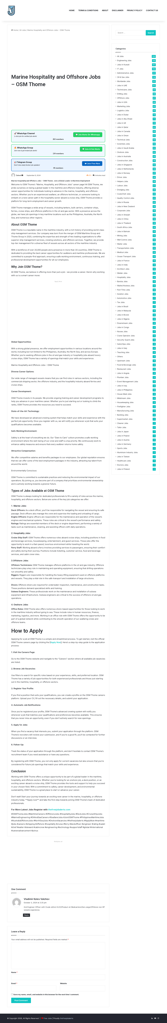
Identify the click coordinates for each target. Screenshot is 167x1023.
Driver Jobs (122, 177)
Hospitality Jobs (123, 277)
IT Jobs (120, 69)
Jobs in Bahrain (123, 231)
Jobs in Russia (123, 202)
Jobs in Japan (123, 432)
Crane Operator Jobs (126, 336)
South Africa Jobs (124, 227)
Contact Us (152, 10)
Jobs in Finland (123, 469)
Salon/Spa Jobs (123, 344)
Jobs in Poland (123, 436)
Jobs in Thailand (124, 223)
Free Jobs (48, 1018)
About (105, 10)
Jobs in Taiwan (123, 457)
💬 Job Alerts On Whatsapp (88, 135)
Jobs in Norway (123, 173)
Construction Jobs (124, 160)
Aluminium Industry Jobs (127, 452)
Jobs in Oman (123, 135)
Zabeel (18, 175)
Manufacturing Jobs (125, 411)
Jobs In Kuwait (123, 65)
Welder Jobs (122, 273)
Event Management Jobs (127, 381)
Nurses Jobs (122, 331)
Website (63, 983)
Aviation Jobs (122, 294)
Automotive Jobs (124, 298)
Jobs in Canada (123, 131)
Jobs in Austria (123, 440)
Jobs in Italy (122, 348)
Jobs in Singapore (124, 165)
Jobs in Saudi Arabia (125, 148)
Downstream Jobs (124, 323)
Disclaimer (117, 10)
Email (14, 983)
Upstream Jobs (123, 361)
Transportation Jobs (125, 248)
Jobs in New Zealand (126, 206)
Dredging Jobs (123, 190)
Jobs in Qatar (122, 127)
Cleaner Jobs (122, 423)
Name (14, 972)
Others (120, 356)
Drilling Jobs (122, 94)
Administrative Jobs (125, 73)
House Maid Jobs (124, 394)
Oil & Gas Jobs (123, 77)
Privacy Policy (134, 10)
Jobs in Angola (123, 373)
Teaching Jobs (123, 352)
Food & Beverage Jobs (126, 365)
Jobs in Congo (123, 327)
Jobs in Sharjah (123, 215)
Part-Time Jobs (123, 290)
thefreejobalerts (66, 1018)
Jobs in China (122, 219)
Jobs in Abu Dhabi (124, 119)
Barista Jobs (122, 281)
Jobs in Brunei (123, 315)
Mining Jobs (122, 236)
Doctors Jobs (122, 465)
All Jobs (23, 30)
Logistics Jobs (123, 110)
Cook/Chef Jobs (124, 194)
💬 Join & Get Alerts (91, 149)
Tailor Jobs (121, 427)
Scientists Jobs (123, 144)
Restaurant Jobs (124, 369)
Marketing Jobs (123, 106)
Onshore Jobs (123, 152)
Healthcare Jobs (124, 461)
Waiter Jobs (122, 244)
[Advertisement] (58, 52)
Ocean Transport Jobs (126, 256)
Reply (26, 915)
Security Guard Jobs (125, 340)
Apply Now (55, 642)
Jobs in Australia (124, 156)
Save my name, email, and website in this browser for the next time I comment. (46, 994)
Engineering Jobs (124, 60)
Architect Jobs (123, 269)
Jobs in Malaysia (124, 311)
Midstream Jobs (123, 398)
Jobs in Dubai (122, 115)
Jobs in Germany (124, 444)
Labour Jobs (122, 186)
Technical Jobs (123, 140)
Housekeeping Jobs (125, 402)
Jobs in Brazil (122, 306)
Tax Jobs (121, 302)
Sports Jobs (122, 448)
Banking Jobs (122, 415)
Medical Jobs (122, 252)
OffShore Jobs (123, 98)
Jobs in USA (122, 102)
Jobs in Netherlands (125, 169)
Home (72, 10)
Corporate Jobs (123, 211)
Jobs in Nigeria (123, 319)
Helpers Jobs (122, 181)
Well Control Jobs (124, 240)
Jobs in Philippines (124, 390)
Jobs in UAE (122, 85)
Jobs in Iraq (122, 386)
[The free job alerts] (11, 10)
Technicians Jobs (124, 90)
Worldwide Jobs (123, 81)
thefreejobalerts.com (59, 809)
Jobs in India (122, 265)
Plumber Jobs (123, 377)
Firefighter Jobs (123, 406)
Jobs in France (123, 261)
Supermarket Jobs (124, 419)
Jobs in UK (121, 123)
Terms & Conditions (88, 10)
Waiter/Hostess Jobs (125, 286)
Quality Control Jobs (125, 198)
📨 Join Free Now (92, 163)
